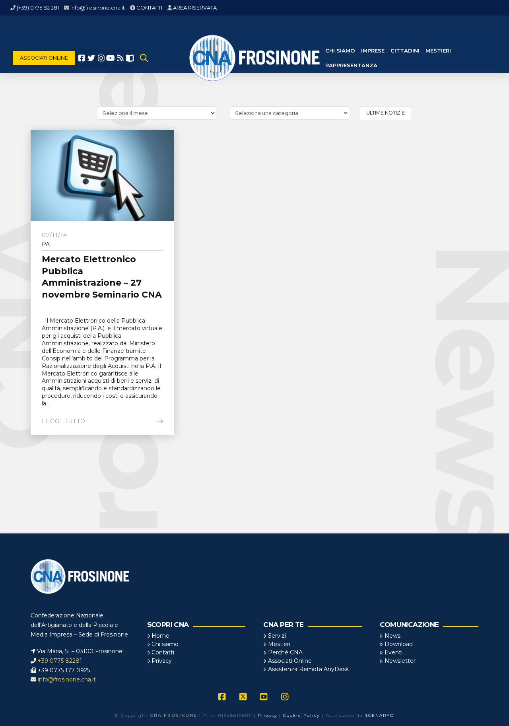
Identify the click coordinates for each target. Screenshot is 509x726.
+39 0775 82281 (60, 660)
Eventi (393, 652)
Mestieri (279, 644)
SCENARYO (379, 715)
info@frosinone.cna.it (97, 7)
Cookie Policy (301, 715)
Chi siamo (165, 644)
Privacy (162, 660)
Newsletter (400, 660)
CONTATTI (149, 7)
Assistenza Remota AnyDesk (308, 669)
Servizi (277, 635)
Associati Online (290, 660)
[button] (143, 58)
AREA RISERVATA (195, 7)
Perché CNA (285, 652)
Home (160, 635)
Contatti (163, 652)
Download (399, 644)
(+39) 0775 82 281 (38, 7)
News (392, 635)
